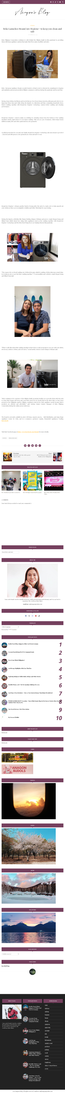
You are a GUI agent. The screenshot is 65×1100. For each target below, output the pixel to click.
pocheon (47, 1046)
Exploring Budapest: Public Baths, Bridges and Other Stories (24, 676)
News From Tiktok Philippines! (16, 660)
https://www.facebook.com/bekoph (28, 432)
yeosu (46, 1068)
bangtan (47, 1015)
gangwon (47, 1024)
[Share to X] (29, 445)
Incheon (47, 1008)
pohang (47, 1049)
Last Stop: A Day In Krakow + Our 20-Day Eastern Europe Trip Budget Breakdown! (30, 693)
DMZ (46, 1005)
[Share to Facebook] (25, 445)
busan (46, 1018)
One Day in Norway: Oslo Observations (18, 709)
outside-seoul (48, 1043)
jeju (46, 1034)
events (32, 25)
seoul (46, 1053)
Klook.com (4, 732)
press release (13, 438)
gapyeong (47, 1027)
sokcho (47, 1056)
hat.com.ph (5, 420)
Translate (14, 629)
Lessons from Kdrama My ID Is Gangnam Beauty (21, 652)
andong (47, 1011)
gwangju (47, 1030)
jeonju (46, 1037)
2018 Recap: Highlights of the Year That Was (19, 668)
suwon (46, 1059)
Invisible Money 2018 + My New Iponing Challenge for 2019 (23, 684)
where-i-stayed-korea (51, 1065)
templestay (48, 1062)
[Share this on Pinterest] (32, 445)
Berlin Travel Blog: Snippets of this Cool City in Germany (23, 644)
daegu (46, 1021)
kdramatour (48, 1040)
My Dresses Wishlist (13, 717)
